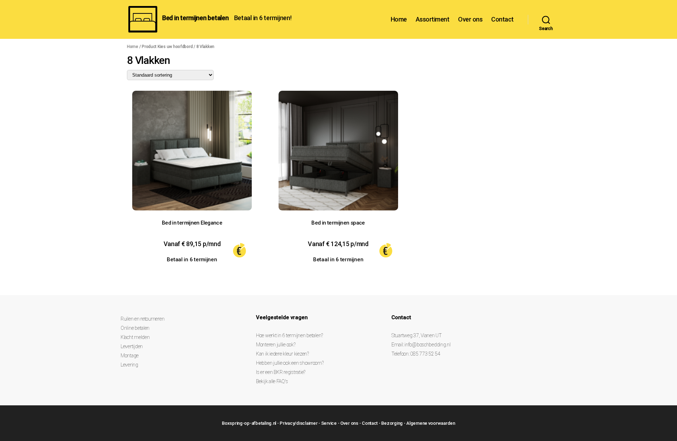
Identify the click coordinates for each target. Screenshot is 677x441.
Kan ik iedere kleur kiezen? (282, 354)
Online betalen (135, 328)
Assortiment (433, 19)
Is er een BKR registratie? (280, 372)
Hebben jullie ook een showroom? (290, 363)
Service (329, 423)
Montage (130, 355)
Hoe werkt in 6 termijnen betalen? (289, 335)
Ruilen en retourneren (142, 319)
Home (399, 19)
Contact (502, 19)
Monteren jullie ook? (275, 344)
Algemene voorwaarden (430, 423)
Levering (129, 365)
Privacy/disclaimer (298, 423)
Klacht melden (135, 337)
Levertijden (132, 346)
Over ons (470, 19)
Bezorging (392, 423)
